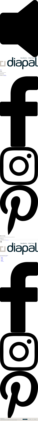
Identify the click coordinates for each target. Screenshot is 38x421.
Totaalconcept (2, 261)
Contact (0, 69)
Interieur (2, 260)
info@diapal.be (5, 75)
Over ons (2, 257)
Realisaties (2, 259)
